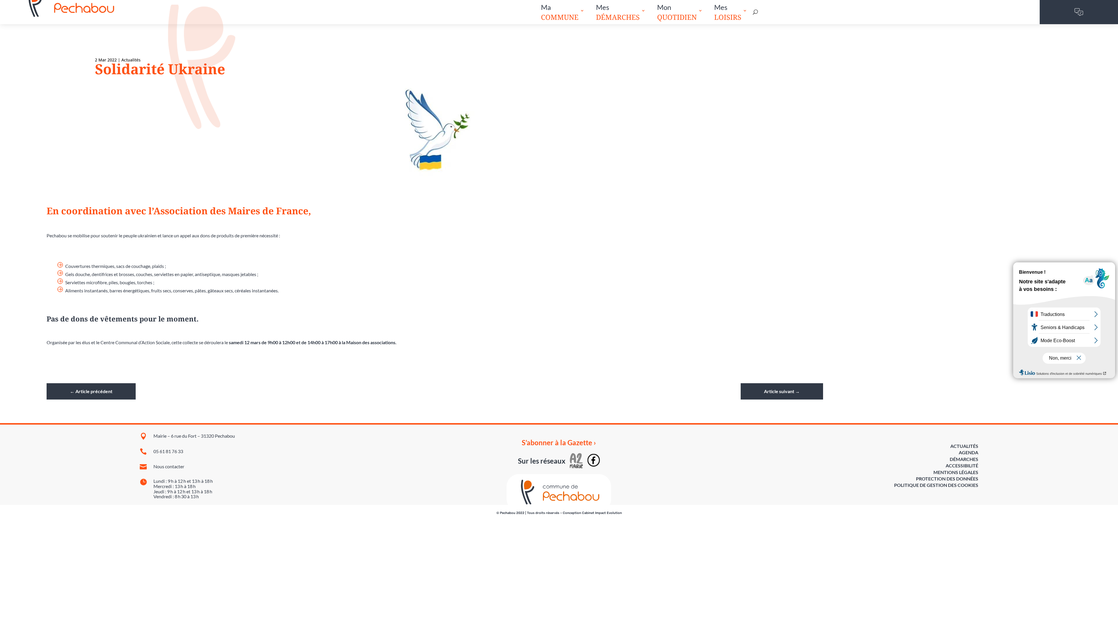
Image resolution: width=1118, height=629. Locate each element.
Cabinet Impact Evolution (602, 513)
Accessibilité (962, 465)
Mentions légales (955, 472)
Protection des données (947, 478)
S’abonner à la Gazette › (559, 442)
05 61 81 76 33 (168, 451)
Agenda (968, 452)
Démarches (964, 459)
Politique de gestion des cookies (936, 485)
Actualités (131, 60)
